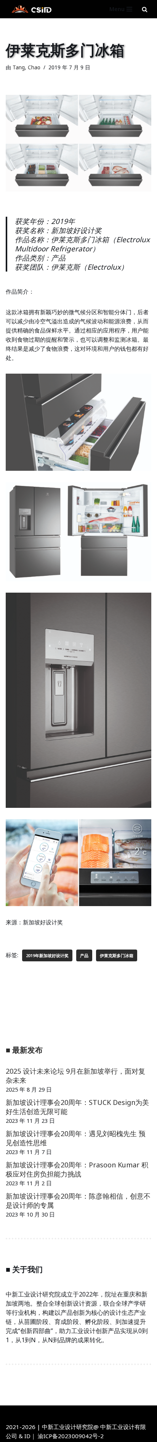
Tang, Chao (26, 67)
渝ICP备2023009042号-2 (71, 1436)
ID (27, 1436)
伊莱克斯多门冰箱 (116, 955)
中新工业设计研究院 (99, 1413)
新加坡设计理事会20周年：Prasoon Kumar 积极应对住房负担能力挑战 (77, 1169)
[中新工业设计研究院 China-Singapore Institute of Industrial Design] (30, 9)
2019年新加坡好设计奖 (47, 955)
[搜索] (144, 9)
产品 (84, 955)
